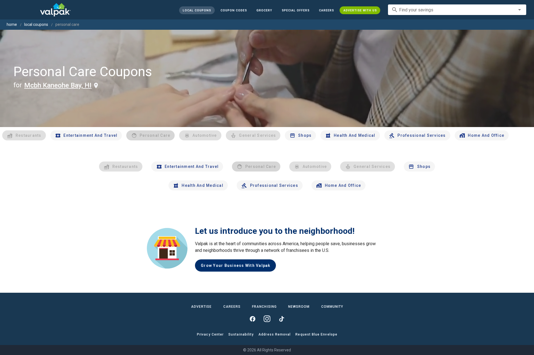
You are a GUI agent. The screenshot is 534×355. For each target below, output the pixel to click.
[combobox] (457, 9)
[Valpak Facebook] (253, 319)
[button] (295, 10)
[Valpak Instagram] (267, 319)
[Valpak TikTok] (281, 319)
